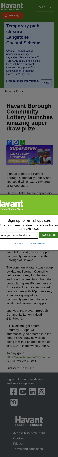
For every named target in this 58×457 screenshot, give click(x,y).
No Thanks (18, 243)
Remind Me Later (37, 243)
